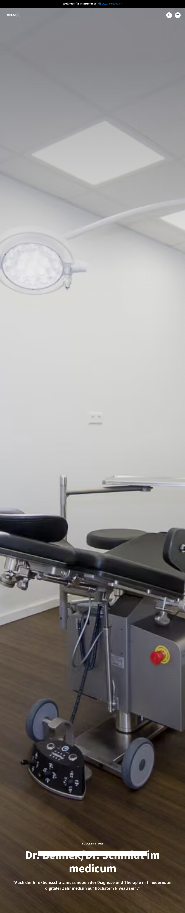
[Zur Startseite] (13, 15)
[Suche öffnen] (169, 15)
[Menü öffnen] (178, 15)
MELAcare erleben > (110, 4)
